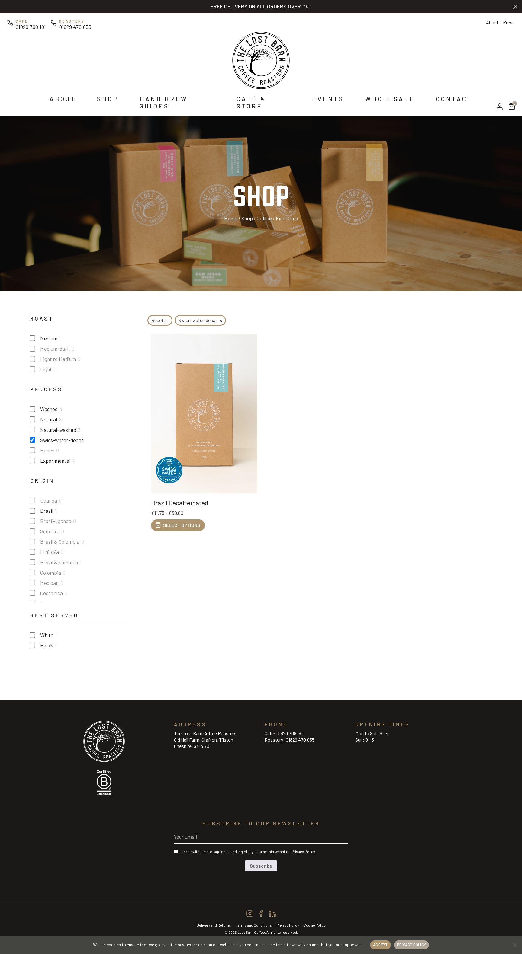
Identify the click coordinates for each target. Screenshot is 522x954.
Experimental (55, 461)
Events (328, 98)
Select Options (181, 525)
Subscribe (261, 866)
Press (509, 22)
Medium (48, 338)
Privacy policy (411, 944)
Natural (48, 419)
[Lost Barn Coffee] (261, 59)
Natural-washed (58, 430)
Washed (49, 409)
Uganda (48, 500)
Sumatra (50, 531)
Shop (107, 98)
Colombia (50, 573)
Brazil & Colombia (59, 541)
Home (230, 218)
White (46, 635)
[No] (514, 945)
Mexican (49, 583)
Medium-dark (55, 349)
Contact (454, 98)
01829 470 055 (300, 739)
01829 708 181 (289, 733)
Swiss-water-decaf (61, 440)
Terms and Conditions (254, 925)
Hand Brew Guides (164, 102)
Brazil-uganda (55, 521)
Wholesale (390, 98)
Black (46, 645)
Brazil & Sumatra (59, 562)
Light (46, 369)
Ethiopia (49, 552)
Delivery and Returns (214, 925)
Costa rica (51, 593)
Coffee (264, 218)
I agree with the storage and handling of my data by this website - (247, 851)
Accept (380, 944)
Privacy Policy (303, 851)
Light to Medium (58, 359)
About (492, 22)
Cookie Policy (315, 925)
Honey (47, 450)
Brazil (46, 511)
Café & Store (251, 102)
